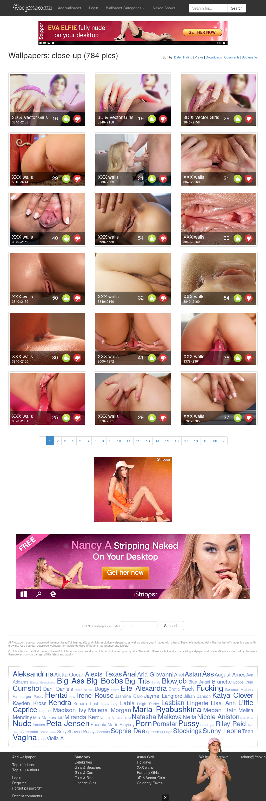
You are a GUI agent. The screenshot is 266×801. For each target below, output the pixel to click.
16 (177, 440)
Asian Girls (146, 756)
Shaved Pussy (81, 731)
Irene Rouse (95, 695)
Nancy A (107, 717)
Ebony (115, 690)
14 (157, 440)
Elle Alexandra (144, 687)
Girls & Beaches (88, 767)
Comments (232, 57)
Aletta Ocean (69, 674)
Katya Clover (232, 695)
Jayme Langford (163, 695)
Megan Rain (220, 709)
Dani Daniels (58, 688)
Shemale (102, 731)
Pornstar (165, 723)
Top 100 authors (25, 769)
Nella (189, 716)
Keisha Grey (109, 704)
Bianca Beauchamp (42, 682)
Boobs (238, 682)
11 (129, 440)
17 (186, 440)
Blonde (156, 682)
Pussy (189, 722)
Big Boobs (104, 680)
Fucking (209, 687)
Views (199, 57)
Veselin (41, 739)
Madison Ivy (70, 709)
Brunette (222, 681)
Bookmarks (250, 57)
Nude (22, 722)
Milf (61, 717)
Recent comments (27, 795)
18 (196, 440)
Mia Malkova (45, 717)
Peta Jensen (68, 722)
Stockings (187, 730)
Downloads (214, 57)
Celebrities (83, 762)
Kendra (60, 702)
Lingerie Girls (85, 782)
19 (205, 440)
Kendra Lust (86, 703)
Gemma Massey (239, 689)
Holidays (144, 762)
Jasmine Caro (129, 696)
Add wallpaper (69, 7)
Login (93, 7)
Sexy (61, 731)
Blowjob (174, 680)
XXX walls (22, 176)
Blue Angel (199, 682)
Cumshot (27, 687)
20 (215, 440)
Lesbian (172, 702)
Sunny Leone (222, 730)
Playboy (127, 724)
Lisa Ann (223, 702)
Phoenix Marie (105, 724)
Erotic (174, 689)
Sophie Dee (128, 730)
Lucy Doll (45, 711)
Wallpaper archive (214, 756)
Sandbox (82, 756)
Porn (144, 722)
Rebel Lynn (207, 725)
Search (237, 8)
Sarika (52, 732)
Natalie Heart (123, 718)
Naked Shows (164, 7)
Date (177, 57)
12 (138, 440)
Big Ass (70, 680)
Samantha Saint (34, 731)
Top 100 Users (24, 764)
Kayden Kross (29, 703)
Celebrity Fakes (150, 782)
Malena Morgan (109, 709)
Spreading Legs (159, 731)
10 (119, 440)
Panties (39, 724)
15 (167, 440)
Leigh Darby (148, 703)
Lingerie (197, 702)
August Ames (230, 674)
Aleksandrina (33, 673)
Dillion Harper (84, 690)
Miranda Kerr (81, 716)
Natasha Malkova (157, 716)
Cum (249, 682)
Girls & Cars (84, 772)
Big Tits (137, 680)
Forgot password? (27, 788)
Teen (247, 731)
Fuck (187, 688)
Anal (130, 673)
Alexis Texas (103, 673)
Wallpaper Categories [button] (124, 7)
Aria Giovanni (155, 673)
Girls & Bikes (85, 777)
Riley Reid (231, 723)
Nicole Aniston (218, 716)
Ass (208, 673)
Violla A (55, 738)
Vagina (25, 737)
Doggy (102, 688)
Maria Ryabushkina (167, 708)
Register (19, 782)
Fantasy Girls (148, 772)
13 (148, 440)
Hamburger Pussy (28, 696)
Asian (193, 673)
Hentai (56, 694)
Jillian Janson (197, 696)
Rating (187, 57)
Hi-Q (72, 697)
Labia (127, 702)
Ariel (179, 674)
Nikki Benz (246, 718)
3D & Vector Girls (30, 117)
